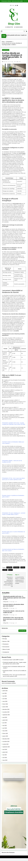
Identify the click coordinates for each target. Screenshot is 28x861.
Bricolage (5, 638)
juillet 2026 (5, 690)
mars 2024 (5, 760)
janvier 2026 (5, 706)
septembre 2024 (6, 746)
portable (5, 569)
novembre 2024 (6, 741)
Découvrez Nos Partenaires (8, 852)
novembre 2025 (6, 712)
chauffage (9, 567)
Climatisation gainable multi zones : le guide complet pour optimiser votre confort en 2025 (14, 598)
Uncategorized (6, 652)
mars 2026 (5, 701)
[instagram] (12, 5)
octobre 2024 (5, 744)
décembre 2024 (6, 738)
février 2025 (5, 733)
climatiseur (16, 567)
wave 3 (10, 569)
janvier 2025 (5, 736)
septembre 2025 (6, 714)
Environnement (6, 646)
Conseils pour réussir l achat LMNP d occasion (13, 659)
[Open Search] (24, 31)
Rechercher (5, 628)
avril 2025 (5, 728)
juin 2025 (5, 722)
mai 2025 (5, 725)
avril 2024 (5, 757)
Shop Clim (14, 23)
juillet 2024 (5, 752)
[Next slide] (26, 1)
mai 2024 (5, 754)
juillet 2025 (5, 720)
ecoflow (23, 567)
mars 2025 (5, 730)
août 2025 (5, 717)
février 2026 (5, 704)
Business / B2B (6, 641)
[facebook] (10, 5)
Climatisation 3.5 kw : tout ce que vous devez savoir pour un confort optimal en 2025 (13, 619)
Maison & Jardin (6, 649)
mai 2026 (5, 696)
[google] (15, 5)
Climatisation (6, 50)
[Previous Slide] (24, 1)
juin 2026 (5, 693)
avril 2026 (5, 698)
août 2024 (5, 749)
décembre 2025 (6, 709)
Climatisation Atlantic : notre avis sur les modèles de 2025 (12, 1)
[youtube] (17, 5)
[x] (14, 5)
